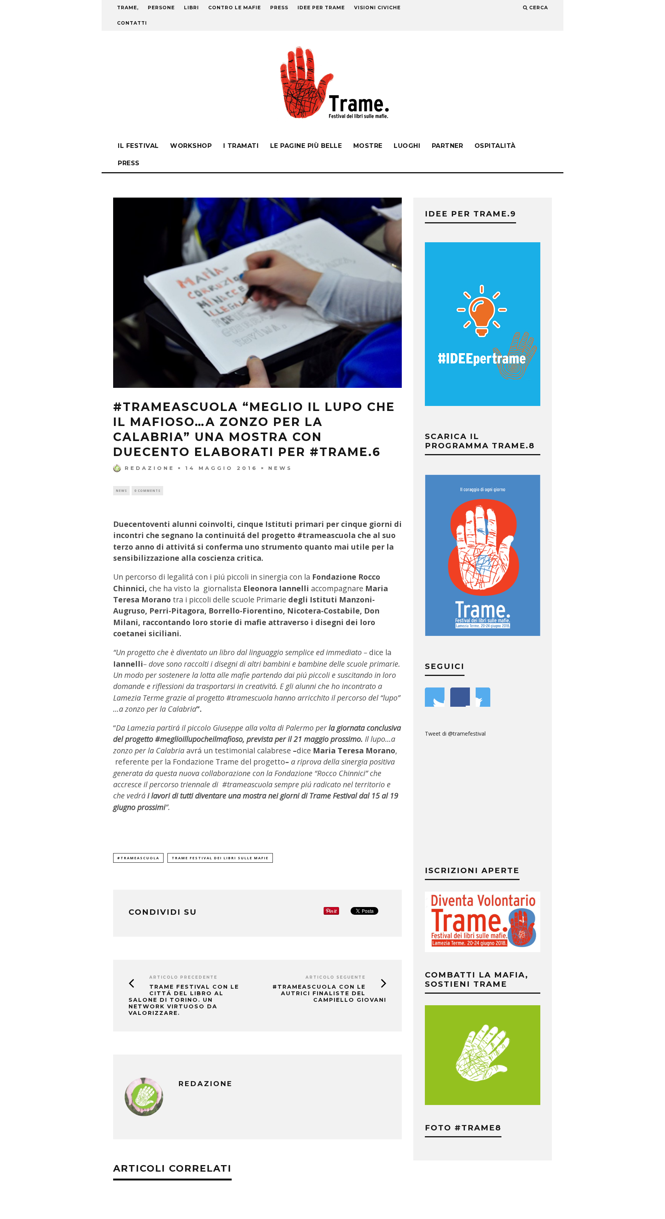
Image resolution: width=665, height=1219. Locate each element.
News (280, 468)
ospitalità (495, 145)
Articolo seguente (336, 977)
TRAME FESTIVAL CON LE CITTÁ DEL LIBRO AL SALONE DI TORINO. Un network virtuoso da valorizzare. (184, 999)
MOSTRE (368, 145)
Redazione (150, 468)
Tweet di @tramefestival (455, 733)
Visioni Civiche (377, 7)
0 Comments (147, 490)
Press (129, 163)
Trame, (128, 7)
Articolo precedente (183, 977)
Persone (161, 7)
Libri (191, 7)
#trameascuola (138, 857)
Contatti (132, 23)
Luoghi (407, 145)
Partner (447, 145)
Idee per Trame (321, 7)
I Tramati (241, 145)
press (279, 7)
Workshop (191, 145)
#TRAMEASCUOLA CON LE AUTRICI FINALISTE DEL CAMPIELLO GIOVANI (329, 993)
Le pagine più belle (306, 145)
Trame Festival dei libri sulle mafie (220, 857)
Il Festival (138, 145)
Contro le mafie (234, 7)
